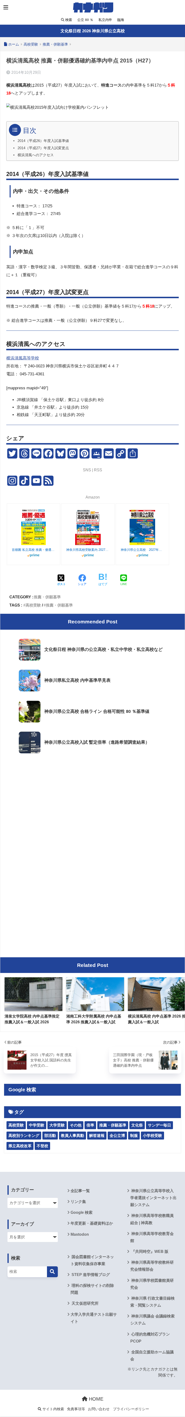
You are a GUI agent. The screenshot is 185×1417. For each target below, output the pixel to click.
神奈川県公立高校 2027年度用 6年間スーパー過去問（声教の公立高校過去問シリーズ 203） (142, 550)
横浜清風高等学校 (22, 358)
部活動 (50, 1136)
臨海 (120, 20)
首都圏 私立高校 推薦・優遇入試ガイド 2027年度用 (33, 550)
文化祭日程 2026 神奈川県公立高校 (92, 31)
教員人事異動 (72, 1136)
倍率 (90, 1125)
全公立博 (117, 1136)
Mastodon (80, 1234)
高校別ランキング (23, 1136)
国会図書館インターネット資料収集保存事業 (92, 1260)
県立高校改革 (20, 1146)
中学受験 (36, 1125)
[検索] (52, 1271)
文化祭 (137, 1125)
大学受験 (57, 1125)
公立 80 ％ (84, 20)
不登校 (42, 1146)
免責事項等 (76, 1409)
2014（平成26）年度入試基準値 (43, 141)
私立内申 (105, 20)
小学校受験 (152, 1136)
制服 (134, 1136)
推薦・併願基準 (47, 597)
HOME (95, 1399)
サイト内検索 (52, 1409)
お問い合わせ (99, 1409)
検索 (68, 20)
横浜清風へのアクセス (36, 155)
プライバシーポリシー (131, 1409)
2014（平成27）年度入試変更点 (43, 148)
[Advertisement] (92, 796)
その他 (75, 1125)
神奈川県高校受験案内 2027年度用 (88, 550)
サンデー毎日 (159, 1125)
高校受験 (33, 605)
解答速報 (97, 1136)
